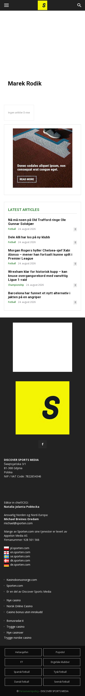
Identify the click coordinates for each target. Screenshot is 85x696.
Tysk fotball (60, 672)
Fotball (12, 229)
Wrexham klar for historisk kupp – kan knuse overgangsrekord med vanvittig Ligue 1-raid (38, 276)
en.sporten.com (20, 552)
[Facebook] (42, 444)
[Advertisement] (42, 43)
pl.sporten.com (19, 548)
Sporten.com (26, 531)
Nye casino (14, 600)
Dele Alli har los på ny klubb (29, 237)
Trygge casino (16, 626)
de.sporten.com (20, 564)
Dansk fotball (21, 681)
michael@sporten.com (18, 523)
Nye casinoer (15, 632)
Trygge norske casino (17, 637)
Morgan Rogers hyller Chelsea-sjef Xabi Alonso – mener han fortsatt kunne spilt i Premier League (40, 254)
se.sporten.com (20, 556)
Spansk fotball (22, 672)
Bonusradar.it (15, 621)
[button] (6, 5)
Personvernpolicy (29, 691)
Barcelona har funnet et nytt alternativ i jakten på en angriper (39, 295)
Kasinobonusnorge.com (22, 580)
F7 (21, 662)
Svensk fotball (62, 681)
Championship (16, 285)
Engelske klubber (60, 662)
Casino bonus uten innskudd (24, 612)
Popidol (60, 652)
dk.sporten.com (20, 560)
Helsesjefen (21, 652)
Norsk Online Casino (20, 606)
